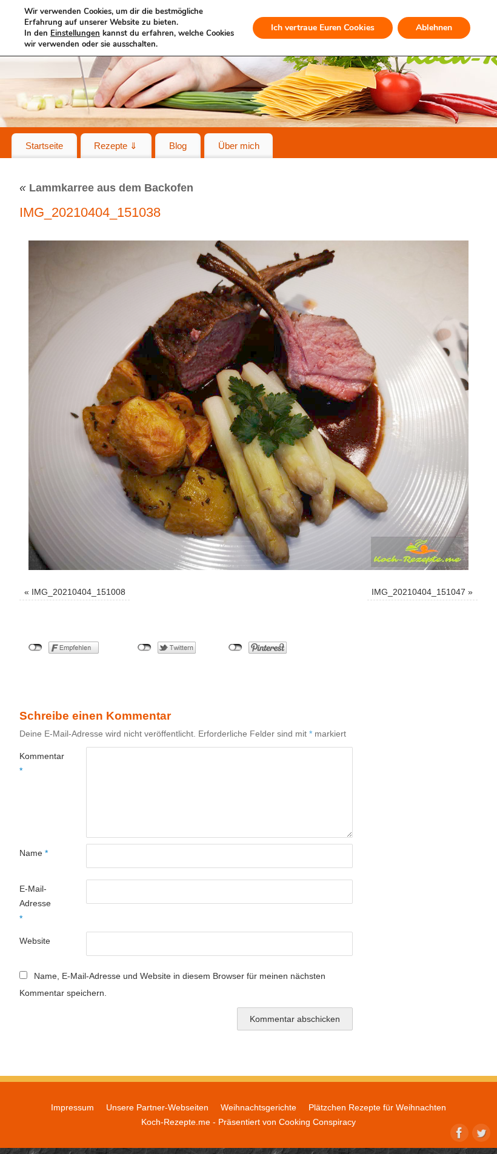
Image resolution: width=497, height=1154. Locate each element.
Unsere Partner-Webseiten (157, 1107)
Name (33, 853)
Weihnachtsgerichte (258, 1107)
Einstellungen (75, 33)
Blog (178, 146)
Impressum (72, 1107)
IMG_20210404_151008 (78, 592)
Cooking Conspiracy (317, 1122)
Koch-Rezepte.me (175, 1122)
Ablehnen (434, 27)
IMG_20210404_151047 (418, 592)
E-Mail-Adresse (35, 903)
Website (34, 941)
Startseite (44, 146)
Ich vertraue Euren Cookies (323, 27)
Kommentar (36, 763)
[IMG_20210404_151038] (248, 405)
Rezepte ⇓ (116, 146)
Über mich (238, 146)
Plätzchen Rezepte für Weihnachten (377, 1107)
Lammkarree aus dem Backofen (106, 188)
